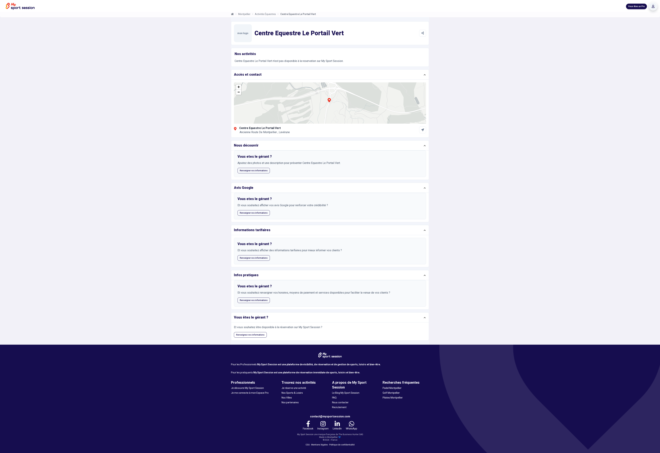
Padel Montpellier (392, 388)
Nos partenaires (290, 402)
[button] (238, 87)
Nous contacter (340, 402)
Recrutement (339, 407)
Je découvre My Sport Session (247, 388)
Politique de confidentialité (342, 445)
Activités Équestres (265, 14)
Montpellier (244, 14)
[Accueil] (232, 14)
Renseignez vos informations (250, 335)
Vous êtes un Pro (636, 6)
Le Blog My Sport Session (345, 392)
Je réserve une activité (294, 388)
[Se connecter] (653, 6)
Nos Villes (287, 397)
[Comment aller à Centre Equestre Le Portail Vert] (422, 129)
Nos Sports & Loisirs (292, 392)
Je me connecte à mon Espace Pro (250, 392)
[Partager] (422, 33)
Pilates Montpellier (393, 397)
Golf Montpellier (391, 392)
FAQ (334, 397)
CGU (308, 445)
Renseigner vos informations (254, 170)
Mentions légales (319, 445)
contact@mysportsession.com (330, 416)
